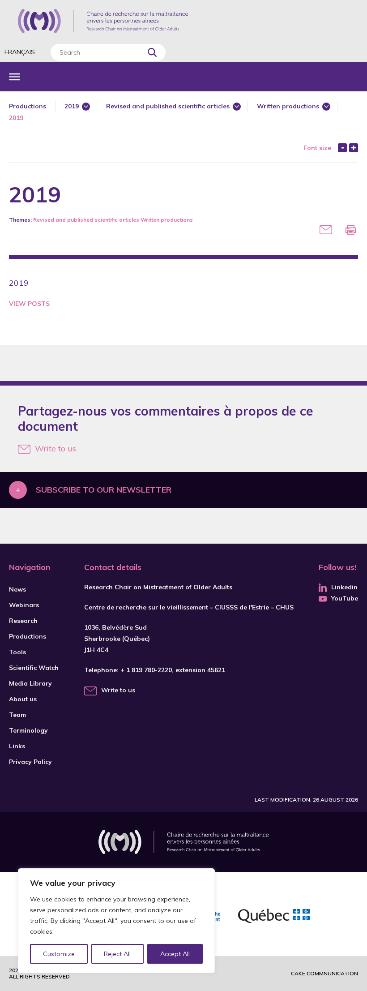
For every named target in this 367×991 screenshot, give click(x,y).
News (17, 589)
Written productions (288, 106)
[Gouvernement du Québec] (274, 917)
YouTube (344, 598)
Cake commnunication (324, 973)
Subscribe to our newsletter (103, 490)
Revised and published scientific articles (168, 106)
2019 (71, 106)
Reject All (117, 954)
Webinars (24, 605)
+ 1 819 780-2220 (146, 670)
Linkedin (344, 587)
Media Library (30, 683)
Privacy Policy (30, 762)
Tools (17, 652)
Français (19, 52)
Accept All (175, 954)
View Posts (29, 304)
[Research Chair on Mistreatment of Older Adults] (103, 21)
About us (23, 699)
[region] (116, 920)
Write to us (55, 448)
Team (17, 715)
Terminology (28, 730)
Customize (59, 954)
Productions (27, 106)
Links (17, 746)
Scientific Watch (34, 668)
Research (23, 621)
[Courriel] (325, 229)
